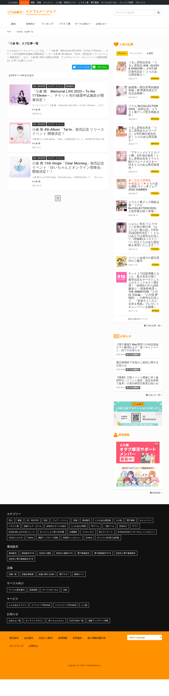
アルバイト (140, 2)
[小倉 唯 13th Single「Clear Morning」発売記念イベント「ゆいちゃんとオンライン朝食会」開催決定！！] (20, 166)
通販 (33, 2)
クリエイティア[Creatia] (65, 605)
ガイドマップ (16, 646)
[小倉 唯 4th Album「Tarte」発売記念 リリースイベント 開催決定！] (20, 133)
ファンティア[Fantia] (41, 605)
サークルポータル (109, 2)
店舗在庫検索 (28, 574)
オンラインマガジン (34, 620)
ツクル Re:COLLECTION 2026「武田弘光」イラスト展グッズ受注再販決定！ (143, 110)
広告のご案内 (46, 638)
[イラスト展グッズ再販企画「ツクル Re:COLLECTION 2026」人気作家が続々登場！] (121, 206)
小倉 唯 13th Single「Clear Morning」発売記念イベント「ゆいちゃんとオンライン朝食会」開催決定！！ (68, 167)
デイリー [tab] (122, 53)
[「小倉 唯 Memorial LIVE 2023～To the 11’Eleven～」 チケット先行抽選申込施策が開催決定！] (20, 95)
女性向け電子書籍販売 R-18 (21, 559)
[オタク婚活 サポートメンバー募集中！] (138, 461)
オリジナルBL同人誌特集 (108, 538)
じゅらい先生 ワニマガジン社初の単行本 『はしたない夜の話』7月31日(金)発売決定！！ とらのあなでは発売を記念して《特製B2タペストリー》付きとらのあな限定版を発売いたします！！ (143, 234)
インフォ (24, 2)
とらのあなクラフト (18, 605)
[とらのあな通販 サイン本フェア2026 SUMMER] (121, 184)
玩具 (46, 520)
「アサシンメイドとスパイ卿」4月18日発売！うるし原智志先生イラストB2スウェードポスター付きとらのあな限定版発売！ (143, 160)
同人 (11, 520)
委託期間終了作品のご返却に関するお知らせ (137, 364)
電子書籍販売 (83, 553)
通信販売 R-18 (28, 553)
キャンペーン (146, 520)
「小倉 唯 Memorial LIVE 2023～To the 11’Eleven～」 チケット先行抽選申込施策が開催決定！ (68, 95)
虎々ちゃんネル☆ (56, 620)
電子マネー (64, 574)
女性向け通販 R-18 (64, 553)
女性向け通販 (45, 553)
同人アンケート (106, 532)
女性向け (30, 23)
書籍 (20, 520)
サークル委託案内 (17, 590)
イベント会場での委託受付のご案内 (143, 259)
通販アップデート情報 (48, 538)
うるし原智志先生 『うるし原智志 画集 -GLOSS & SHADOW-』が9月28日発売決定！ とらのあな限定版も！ (143, 68)
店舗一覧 (13, 574)
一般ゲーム (109, 526)
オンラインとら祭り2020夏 (52, 532)
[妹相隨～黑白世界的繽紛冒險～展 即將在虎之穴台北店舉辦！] (121, 91)
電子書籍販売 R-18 (102, 553)
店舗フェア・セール (32, 526)
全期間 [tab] (150, 53)
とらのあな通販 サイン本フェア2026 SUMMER (143, 185)
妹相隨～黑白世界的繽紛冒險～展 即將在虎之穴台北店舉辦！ (143, 90)
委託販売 (14, 638)
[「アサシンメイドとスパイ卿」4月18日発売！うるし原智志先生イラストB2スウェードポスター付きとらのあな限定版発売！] (121, 156)
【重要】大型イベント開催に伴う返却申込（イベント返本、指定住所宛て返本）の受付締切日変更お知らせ (137, 380)
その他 (119, 520)
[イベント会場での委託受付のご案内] (121, 261)
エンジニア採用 (126, 2)
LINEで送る (102, 67)
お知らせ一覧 (15, 620)
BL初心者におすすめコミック (22, 532)
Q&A (65, 590)
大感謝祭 (73, 532)
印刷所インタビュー (72, 538)
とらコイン (48, 2)
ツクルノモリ (88, 532)
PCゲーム (95, 526)
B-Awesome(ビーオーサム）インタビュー (136, 532)
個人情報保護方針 (96, 638)
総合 (13, 23)
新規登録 (33, 590)
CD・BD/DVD (33, 520)
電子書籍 (95, 2)
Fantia (30, 538)
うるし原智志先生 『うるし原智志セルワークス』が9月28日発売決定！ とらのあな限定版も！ (142, 134)
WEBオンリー (70, 2)
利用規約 (77, 638)
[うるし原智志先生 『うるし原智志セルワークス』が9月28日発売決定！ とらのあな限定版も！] (121, 131)
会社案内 (28, 638)
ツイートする (83, 67)
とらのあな (13, 2)
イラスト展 (83, 2)
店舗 (39, 2)
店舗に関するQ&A (46, 574)
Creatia (89, 538)
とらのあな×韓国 (78, 526)
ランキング (47, 23)
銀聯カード (79, 574)
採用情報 (62, 638)
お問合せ (33, 646)
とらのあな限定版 (103, 520)
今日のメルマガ (16, 538)
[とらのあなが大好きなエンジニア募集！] (138, 485)
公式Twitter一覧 (76, 620)
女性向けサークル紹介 (56, 526)
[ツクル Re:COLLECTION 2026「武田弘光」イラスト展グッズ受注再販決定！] (121, 109)
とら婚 (59, 2)
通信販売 (86, 520)
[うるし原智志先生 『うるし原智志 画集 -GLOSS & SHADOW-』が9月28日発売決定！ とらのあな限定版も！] (121, 66)
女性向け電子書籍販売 (125, 553)
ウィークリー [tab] (136, 53)
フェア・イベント (60, 520)
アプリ (135, 526)
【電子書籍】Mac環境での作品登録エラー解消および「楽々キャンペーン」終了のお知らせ (137, 347)
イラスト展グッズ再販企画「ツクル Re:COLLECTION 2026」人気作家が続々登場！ (143, 206)
